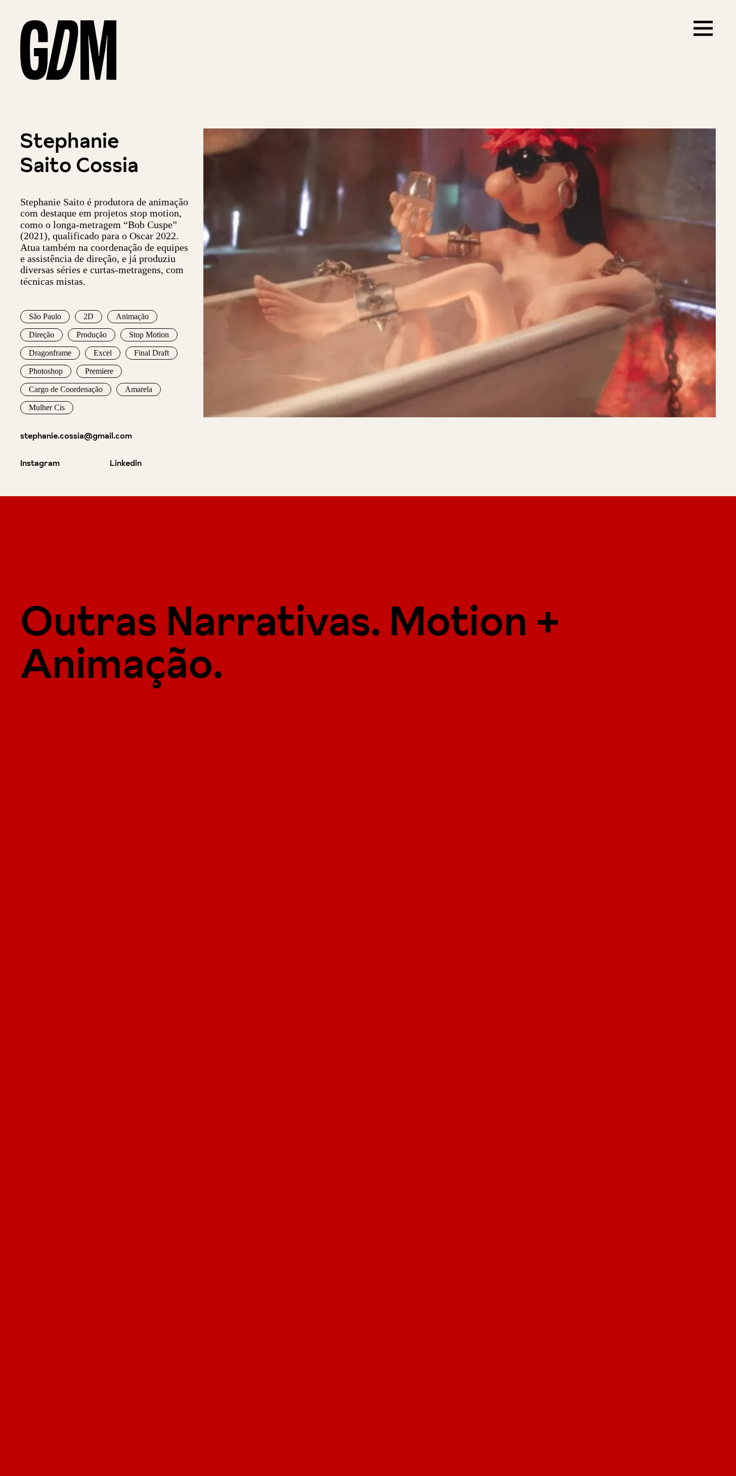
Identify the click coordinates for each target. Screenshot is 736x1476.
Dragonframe (50, 353)
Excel (103, 353)
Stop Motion (149, 334)
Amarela (138, 389)
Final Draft (151, 353)
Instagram (40, 462)
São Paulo (45, 316)
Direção (41, 334)
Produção (91, 334)
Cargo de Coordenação (66, 389)
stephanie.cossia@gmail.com (76, 435)
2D (88, 316)
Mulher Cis (47, 407)
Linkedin (126, 462)
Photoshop (46, 371)
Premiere (99, 371)
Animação (132, 316)
